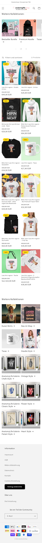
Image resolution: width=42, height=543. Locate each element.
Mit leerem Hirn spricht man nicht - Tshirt (11, 125)
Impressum (9, 455)
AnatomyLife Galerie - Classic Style (11, 405)
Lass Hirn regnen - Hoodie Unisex (10, 88)
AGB (6, 460)
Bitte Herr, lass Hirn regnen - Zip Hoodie (11, 239)
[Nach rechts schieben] (26, 49)
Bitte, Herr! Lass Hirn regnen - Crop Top (30, 239)
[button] (2, 8)
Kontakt (8, 476)
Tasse (4, 351)
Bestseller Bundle (9, 39)
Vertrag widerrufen (14, 487)
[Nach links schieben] (15, 49)
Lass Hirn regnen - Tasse (29, 163)
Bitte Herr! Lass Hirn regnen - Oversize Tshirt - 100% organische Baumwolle (11, 201)
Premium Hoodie (26, 39)
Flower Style (26, 403)
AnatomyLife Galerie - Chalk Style (11, 377)
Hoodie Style (26, 351)
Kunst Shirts (7, 326)
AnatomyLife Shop (23, 539)
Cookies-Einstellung (12, 481)
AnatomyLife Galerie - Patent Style (11, 432)
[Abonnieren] (34, 516)
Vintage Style (27, 376)
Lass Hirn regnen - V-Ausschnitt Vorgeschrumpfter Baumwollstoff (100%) (30, 277)
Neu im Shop (26, 326)
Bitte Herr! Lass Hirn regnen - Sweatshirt (11, 164)
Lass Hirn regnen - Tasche (10, 275)
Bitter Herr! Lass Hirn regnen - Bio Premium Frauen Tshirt (30, 200)
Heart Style (26, 431)
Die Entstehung (10, 501)
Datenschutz (9, 470)
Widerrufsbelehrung (12, 465)
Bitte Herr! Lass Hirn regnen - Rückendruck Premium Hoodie (30, 126)
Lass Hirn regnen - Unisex (29, 87)
